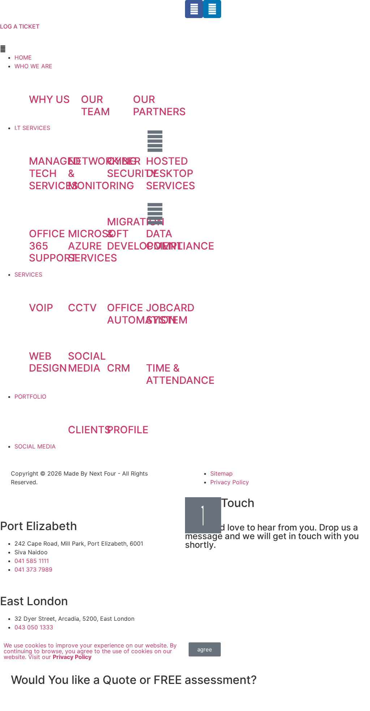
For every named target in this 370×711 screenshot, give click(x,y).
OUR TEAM (95, 105)
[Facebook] (194, 9)
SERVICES (28, 274)
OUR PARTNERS (159, 105)
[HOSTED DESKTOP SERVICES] (155, 141)
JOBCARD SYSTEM (170, 314)
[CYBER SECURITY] (116, 141)
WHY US (49, 99)
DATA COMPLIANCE (180, 239)
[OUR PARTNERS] (142, 79)
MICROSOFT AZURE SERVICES (98, 245)
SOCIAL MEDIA (87, 362)
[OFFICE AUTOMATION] (116, 288)
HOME (23, 57)
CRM (118, 368)
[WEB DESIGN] (38, 336)
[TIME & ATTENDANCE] (155, 348)
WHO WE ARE (33, 66)
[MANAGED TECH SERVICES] (38, 141)
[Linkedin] (212, 9)
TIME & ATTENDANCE (180, 374)
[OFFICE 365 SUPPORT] (38, 214)
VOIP (41, 308)
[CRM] (116, 348)
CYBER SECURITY (132, 167)
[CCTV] (77, 288)
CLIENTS (89, 430)
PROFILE (128, 430)
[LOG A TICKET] (9, 9)
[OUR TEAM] (90, 79)
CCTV (82, 308)
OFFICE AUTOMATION (141, 314)
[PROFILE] (116, 410)
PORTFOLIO (30, 396)
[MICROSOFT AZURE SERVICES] (77, 214)
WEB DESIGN (48, 362)
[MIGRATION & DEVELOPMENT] (116, 202)
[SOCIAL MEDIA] (77, 336)
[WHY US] (38, 79)
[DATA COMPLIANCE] (155, 214)
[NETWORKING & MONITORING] (77, 141)
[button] (92, 48)
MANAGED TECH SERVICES (55, 173)
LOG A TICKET (19, 26)
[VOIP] (38, 288)
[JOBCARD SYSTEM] (155, 288)
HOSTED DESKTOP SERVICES (170, 173)
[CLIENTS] (77, 410)
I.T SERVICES (32, 127)
